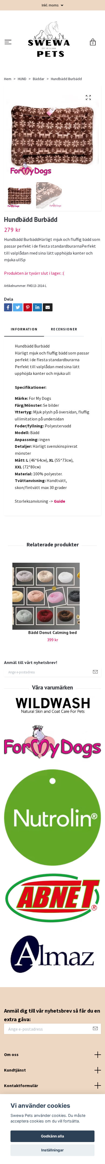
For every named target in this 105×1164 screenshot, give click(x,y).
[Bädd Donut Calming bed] (52, 635)
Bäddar (38, 117)
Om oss (11, 1093)
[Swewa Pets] (57, 58)
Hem (7, 117)
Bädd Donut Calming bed (52, 671)
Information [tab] (24, 368)
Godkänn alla (52, 1136)
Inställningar (52, 1150)
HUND (22, 117)
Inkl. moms (51, 5)
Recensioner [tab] (64, 368)
